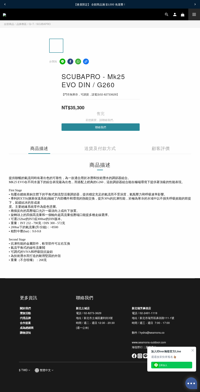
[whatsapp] (78, 61)
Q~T (31, 24)
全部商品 (9, 24)
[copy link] (86, 61)
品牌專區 (21, 24)
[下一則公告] (195, 4)
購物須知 (25, 332)
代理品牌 (25, 318)
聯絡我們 (100, 127)
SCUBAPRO (43, 24)
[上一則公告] (5, 4)
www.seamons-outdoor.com (149, 342)
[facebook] (70, 61)
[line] (62, 61)
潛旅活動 (25, 313)
